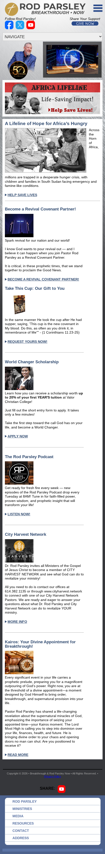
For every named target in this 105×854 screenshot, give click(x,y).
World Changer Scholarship (32, 362)
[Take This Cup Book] (44, 305)
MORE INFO (17, 622)
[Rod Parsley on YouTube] (31, 28)
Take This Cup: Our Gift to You (34, 288)
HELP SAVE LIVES (22, 195)
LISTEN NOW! (19, 514)
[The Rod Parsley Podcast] (44, 473)
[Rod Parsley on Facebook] (10, 28)
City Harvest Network (25, 534)
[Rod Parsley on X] (20, 28)
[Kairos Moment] (44, 662)
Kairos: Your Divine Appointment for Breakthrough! (40, 644)
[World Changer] (44, 378)
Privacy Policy (52, 776)
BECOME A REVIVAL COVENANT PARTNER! (43, 279)
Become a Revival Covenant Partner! (40, 209)
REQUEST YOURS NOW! (27, 342)
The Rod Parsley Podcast (29, 457)
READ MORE (18, 755)
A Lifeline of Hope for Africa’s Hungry (46, 123)
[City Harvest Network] (44, 551)
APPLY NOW (18, 436)
